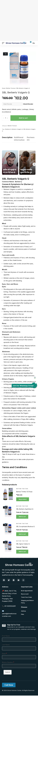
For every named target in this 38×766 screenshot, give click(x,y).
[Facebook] (4, 580)
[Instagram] (23, 580)
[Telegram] (13, 580)
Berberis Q (8, 129)
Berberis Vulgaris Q (17, 129)
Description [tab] (7, 137)
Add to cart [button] (22, 516)
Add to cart (23, 118)
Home (3, 88)
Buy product (22, 499)
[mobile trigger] (3, 43)
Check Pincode (28, 104)
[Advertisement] (19, 20)
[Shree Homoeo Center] (16, 43)
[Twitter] (9, 580)
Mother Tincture (10, 88)
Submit (7, 672)
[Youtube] (18, 580)
